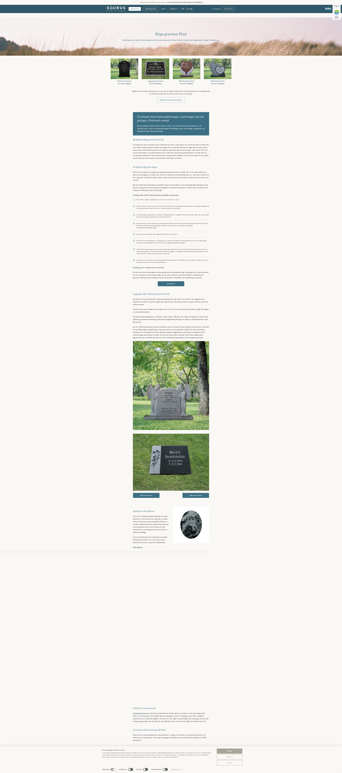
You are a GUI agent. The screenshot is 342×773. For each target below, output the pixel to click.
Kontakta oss (137, 267)
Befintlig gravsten (150, 9)
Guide (163, 9)
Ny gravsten (135, 9)
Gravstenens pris (139, 713)
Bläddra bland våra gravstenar (171, 100)
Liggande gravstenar (195, 495)
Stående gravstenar (146, 495)
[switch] (130, 769)
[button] (216, 9)
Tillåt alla (229, 751)
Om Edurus (173, 9)
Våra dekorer (138, 547)
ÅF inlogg (189, 9)
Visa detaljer (175, 769)
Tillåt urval (229, 757)
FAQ (182, 9)
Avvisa (229, 762)
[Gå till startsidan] (116, 9)
